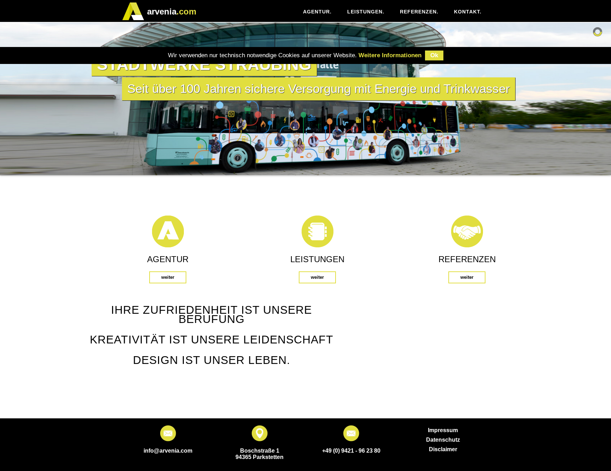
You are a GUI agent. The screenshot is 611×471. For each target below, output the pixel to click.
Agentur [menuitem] (317, 11)
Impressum (443, 430)
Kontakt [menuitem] (468, 11)
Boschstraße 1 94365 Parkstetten (259, 454)
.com (171, 11)
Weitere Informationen (390, 55)
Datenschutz (443, 440)
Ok (434, 55)
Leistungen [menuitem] (365, 11)
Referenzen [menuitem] (419, 11)
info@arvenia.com (168, 451)
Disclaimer (443, 449)
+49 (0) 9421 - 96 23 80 (351, 451)
